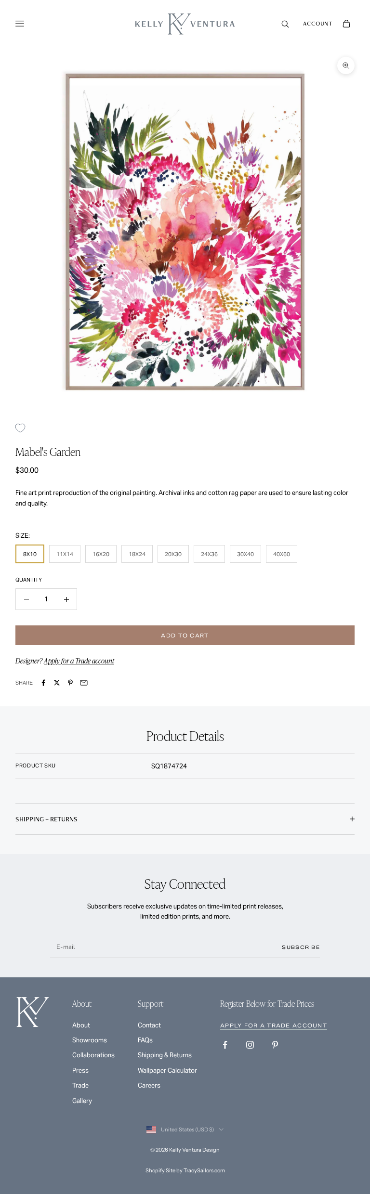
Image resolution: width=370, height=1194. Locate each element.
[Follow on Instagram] (250, 1045)
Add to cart (185, 635)
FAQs (145, 1040)
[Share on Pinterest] (70, 683)
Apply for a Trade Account (273, 1025)
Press (80, 1070)
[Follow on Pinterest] (275, 1045)
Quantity (28, 579)
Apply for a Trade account (79, 660)
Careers (149, 1085)
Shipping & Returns (165, 1055)
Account (317, 23)
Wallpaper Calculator (167, 1070)
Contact (149, 1025)
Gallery (82, 1101)
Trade (80, 1085)
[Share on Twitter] (57, 683)
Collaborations (93, 1055)
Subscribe (301, 947)
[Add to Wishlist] (23, 428)
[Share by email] (84, 683)
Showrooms (89, 1040)
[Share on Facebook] (43, 683)
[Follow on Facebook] (225, 1045)
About (81, 1025)
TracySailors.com (204, 1170)
